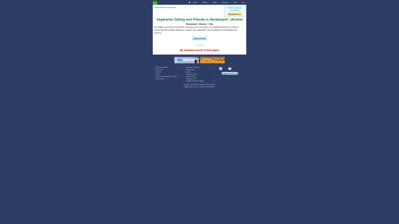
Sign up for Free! (234, 14)
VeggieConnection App (229, 73)
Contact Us (159, 70)
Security (188, 72)
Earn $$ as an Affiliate (192, 67)
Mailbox (205, 2)
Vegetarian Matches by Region (195, 81)
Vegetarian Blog (190, 76)
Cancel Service (160, 79)
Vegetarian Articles (191, 74)
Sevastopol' (171, 7)
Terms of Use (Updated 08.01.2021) (166, 76)
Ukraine (163, 7)
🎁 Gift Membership (161, 67)
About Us (158, 72)
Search (195, 2)
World (156, 7)
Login (243, 2)
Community (225, 2)
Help (235, 2)
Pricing (158, 74)
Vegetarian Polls (191, 79)
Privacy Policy (190, 70)
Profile (214, 2)
